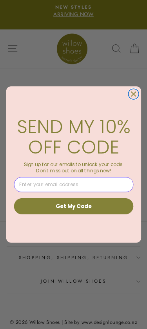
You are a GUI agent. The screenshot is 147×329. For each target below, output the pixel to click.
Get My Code (73, 206)
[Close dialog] (133, 94)
